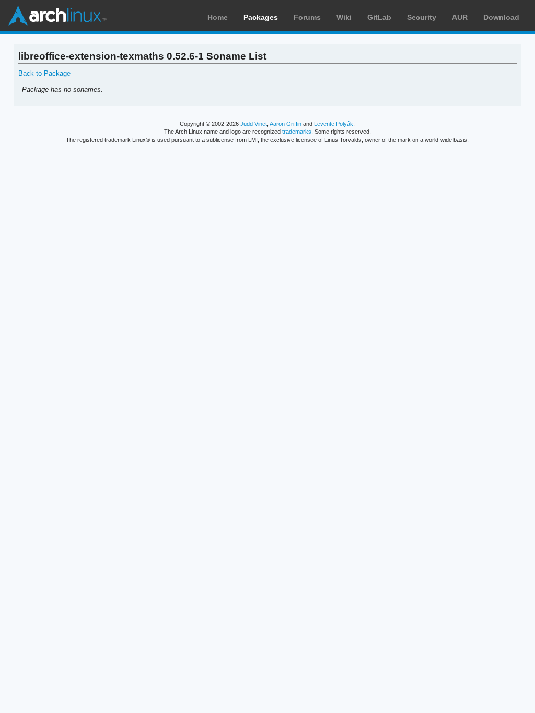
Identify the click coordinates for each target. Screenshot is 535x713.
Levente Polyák (333, 124)
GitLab (379, 17)
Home (217, 17)
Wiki (344, 17)
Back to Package (44, 73)
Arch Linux (57, 15)
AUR (460, 17)
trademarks (296, 131)
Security (421, 17)
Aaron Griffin (285, 124)
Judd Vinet (253, 124)
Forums (307, 17)
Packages (260, 17)
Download (501, 17)
